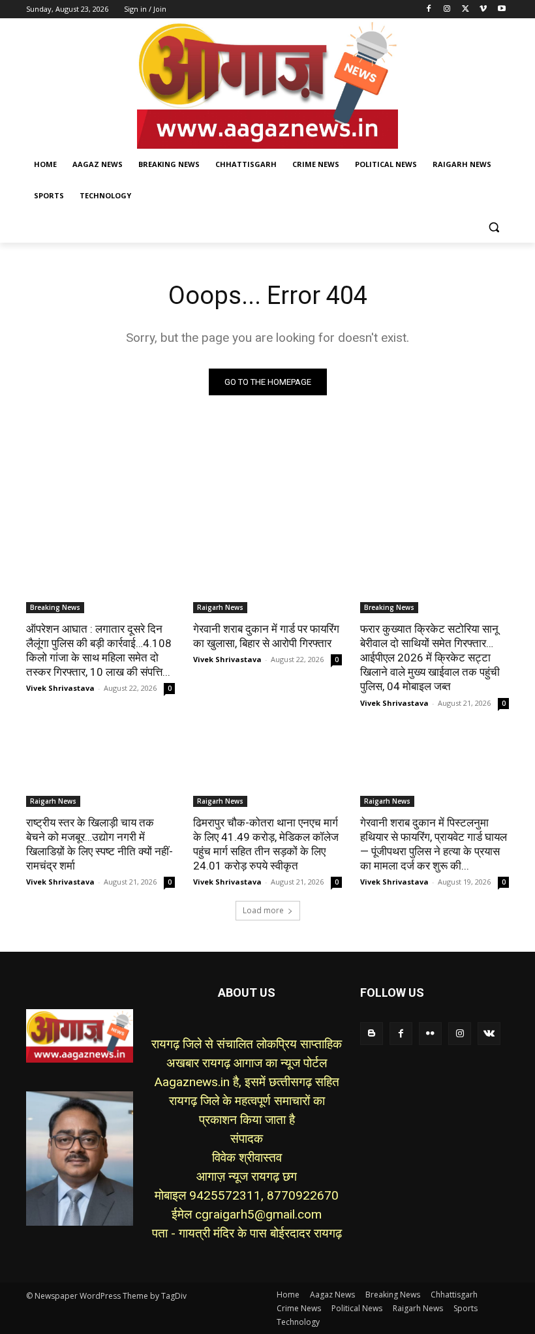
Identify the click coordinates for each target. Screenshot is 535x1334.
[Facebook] (428, 9)
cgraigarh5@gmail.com (258, 1214)
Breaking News (55, 607)
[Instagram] (447, 9)
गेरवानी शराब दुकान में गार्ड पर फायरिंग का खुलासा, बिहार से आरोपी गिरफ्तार (266, 636)
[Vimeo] (483, 9)
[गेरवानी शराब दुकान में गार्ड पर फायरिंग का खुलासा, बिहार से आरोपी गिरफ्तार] (267, 576)
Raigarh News (220, 607)
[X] (465, 9)
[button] (493, 227)
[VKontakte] (489, 1033)
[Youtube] (501, 9)
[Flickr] (430, 1033)
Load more (263, 910)
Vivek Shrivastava (60, 688)
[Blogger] (371, 1033)
